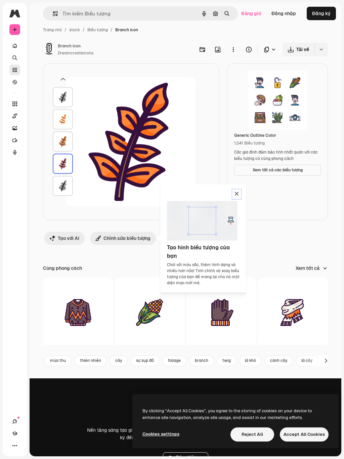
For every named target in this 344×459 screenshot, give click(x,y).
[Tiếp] (326, 361)
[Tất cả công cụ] (14, 103)
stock (74, 30)
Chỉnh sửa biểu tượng (126, 238)
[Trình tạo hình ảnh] (14, 128)
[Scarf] (293, 312)
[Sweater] (78, 312)
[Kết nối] (14, 421)
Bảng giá (251, 13)
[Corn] (149, 312)
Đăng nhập (283, 13)
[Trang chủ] (14, 45)
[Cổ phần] (14, 70)
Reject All (252, 434)
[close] (237, 194)
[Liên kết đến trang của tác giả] (49, 50)
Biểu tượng (97, 30)
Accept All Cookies (304, 434)
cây (118, 360)
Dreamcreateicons (75, 53)
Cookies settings (160, 434)
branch (201, 360)
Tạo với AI (68, 238)
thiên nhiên (90, 360)
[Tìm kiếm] (14, 57)
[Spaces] (14, 116)
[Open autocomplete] (52, 13)
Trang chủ (52, 30)
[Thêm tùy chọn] (233, 49)
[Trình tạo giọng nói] (14, 152)
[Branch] (63, 97)
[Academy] (14, 433)
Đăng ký (321, 13)
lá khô (250, 360)
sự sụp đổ (145, 360)
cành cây (278, 360)
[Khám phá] (14, 82)
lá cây (306, 360)
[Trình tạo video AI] (14, 140)
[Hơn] (14, 445)
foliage (174, 360)
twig (226, 360)
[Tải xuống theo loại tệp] (270, 49)
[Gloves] (221, 312)
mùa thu (58, 360)
